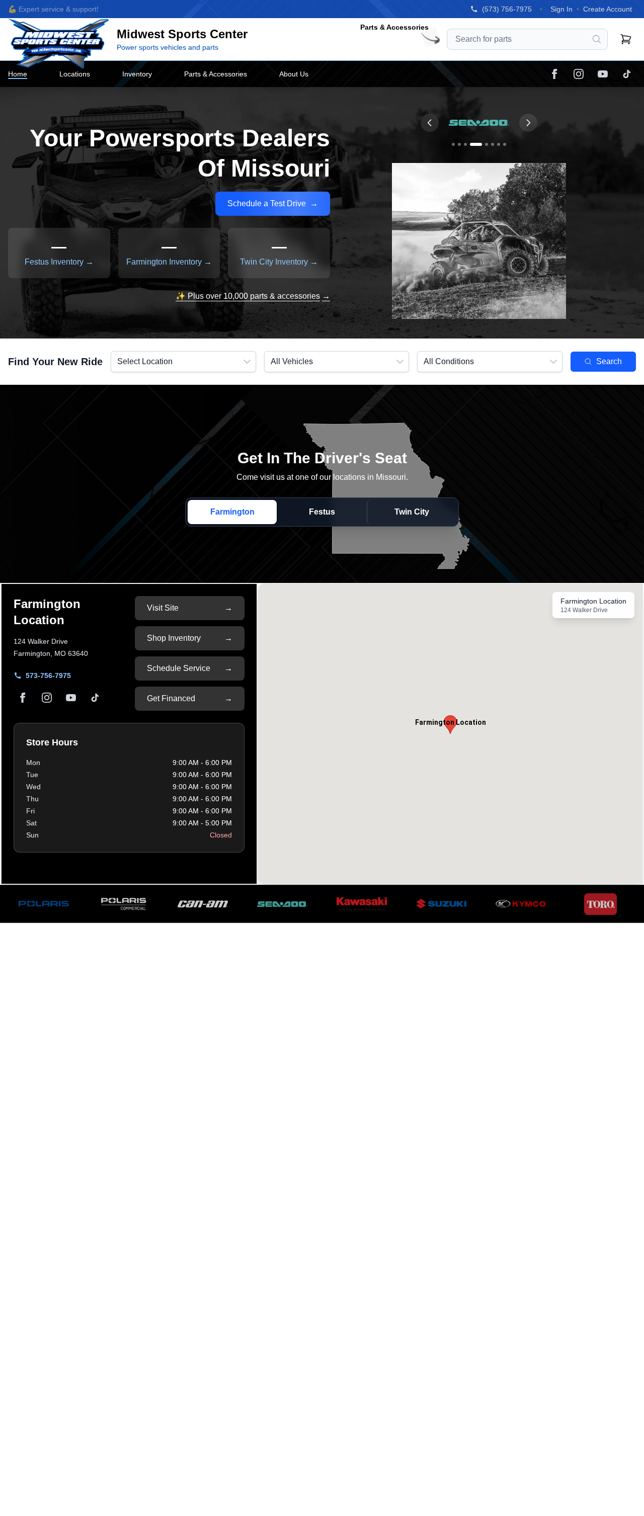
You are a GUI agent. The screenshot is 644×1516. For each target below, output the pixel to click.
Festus (322, 512)
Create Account (607, 9)
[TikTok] (627, 74)
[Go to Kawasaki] (492, 144)
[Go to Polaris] (453, 144)
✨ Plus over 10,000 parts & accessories (253, 296)
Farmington (232, 512)
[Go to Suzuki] (486, 144)
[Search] (597, 39)
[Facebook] (554, 74)
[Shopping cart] (626, 39)
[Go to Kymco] (498, 144)
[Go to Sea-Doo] (476, 144)
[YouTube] (603, 74)
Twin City (411, 512)
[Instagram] (579, 74)
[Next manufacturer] (528, 123)
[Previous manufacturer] (430, 123)
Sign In (561, 9)
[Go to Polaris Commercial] (459, 144)
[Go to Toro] (504, 144)
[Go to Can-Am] (465, 144)
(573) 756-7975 (507, 9)
